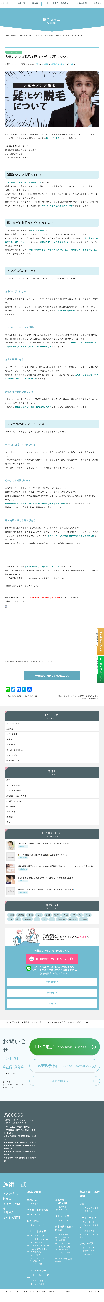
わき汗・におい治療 (14, 801)
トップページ (11, 1193)
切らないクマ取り (90, 1208)
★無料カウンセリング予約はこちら (52, 676)
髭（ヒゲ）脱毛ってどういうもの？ (20, 150)
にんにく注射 (64, 1244)
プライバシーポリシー (11, 1291)
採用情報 (66, 1291)
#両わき (39, 915)
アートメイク (11, 812)
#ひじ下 (47, 915)
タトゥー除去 (64, 1220)
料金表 (35, 4)
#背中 (18, 919)
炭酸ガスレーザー (38, 1225)
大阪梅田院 (55, 64)
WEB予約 (65, 1065)
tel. (13, 1063)
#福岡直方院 (61, 919)
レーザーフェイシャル (40, 1246)
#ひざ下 (56, 915)
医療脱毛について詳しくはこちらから (21, 586)
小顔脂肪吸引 (89, 1231)
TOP (7, 35)
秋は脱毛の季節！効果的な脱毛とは (22, 696)
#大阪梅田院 (27, 919)
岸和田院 (51, 993)
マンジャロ (63, 1234)
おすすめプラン (12, 724)
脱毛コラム (39, 35)
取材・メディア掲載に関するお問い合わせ (41, 1291)
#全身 (10, 919)
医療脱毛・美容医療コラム (22, 35)
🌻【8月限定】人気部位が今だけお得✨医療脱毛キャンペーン (43, 856)
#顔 (80, 915)
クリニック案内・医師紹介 (56, 4)
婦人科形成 (88, 1254)
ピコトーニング (37, 1236)
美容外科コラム (12, 760)
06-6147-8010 (10, 1073)
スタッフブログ (12, 755)
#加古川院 (21, 915)
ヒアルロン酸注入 (38, 1281)
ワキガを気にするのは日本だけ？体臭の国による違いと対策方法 (44, 844)
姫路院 (64, 64)
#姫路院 (30, 915)
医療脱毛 (34, 1204)
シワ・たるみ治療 (13, 791)
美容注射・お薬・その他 (16, 796)
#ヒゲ (52, 919)
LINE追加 (63, 1046)
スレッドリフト (89, 1222)
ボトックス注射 (37, 1284)
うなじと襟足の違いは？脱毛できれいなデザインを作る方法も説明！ (45, 879)
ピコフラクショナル (39, 1239)
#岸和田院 (84, 919)
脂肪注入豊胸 (89, 1251)
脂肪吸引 (10, 817)
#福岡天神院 (73, 919)
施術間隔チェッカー (65, 1081)
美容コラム (11, 745)
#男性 (44, 919)
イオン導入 (35, 1255)
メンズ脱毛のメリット (15, 154)
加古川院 (45, 64)
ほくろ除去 (11, 806)
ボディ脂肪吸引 (89, 1248)
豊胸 (8, 822)
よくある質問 (81, 4)
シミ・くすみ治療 (13, 785)
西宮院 (71, 64)
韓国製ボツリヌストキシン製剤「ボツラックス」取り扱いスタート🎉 (46, 891)
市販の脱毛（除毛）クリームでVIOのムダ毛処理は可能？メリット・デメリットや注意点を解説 (56, 867)
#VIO (73, 915)
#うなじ (87, 915)
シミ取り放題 (36, 1264)
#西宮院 (11, 915)
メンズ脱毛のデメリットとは (17, 158)
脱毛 (38, 64)
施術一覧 (21, 4)
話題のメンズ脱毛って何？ (16, 146)
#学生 (37, 919)
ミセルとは (6, 4)
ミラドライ (35, 1214)
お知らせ (10, 729)
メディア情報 (11, 734)
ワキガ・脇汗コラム (14, 750)
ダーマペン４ (36, 1242)
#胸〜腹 (65, 915)
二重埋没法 (88, 1211)
